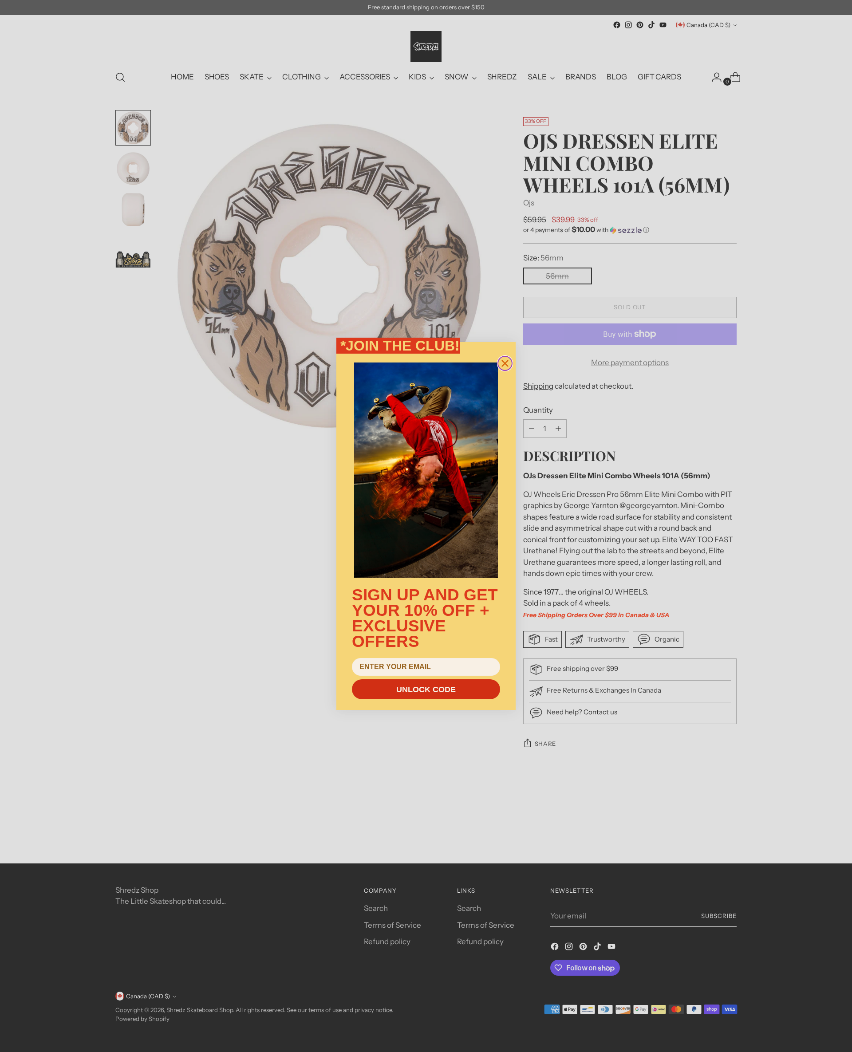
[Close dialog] (505, 363)
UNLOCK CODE (426, 689)
